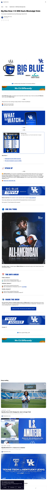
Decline (19, 487)
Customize (12, 487)
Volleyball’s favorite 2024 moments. (13, 158)
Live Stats (24, 286)
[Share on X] (4, 20)
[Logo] (2, 2)
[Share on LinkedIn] (8, 20)
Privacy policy (8, 483)
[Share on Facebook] (2, 20)
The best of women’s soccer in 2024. (13, 160)
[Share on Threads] (6, 20)
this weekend (32, 197)
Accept (5, 487)
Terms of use (15, 483)
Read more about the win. (9, 180)
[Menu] (45, 1)
